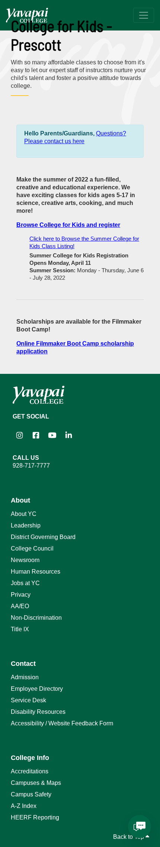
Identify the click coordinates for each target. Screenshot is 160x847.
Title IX (20, 629)
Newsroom (25, 560)
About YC (23, 514)
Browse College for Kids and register (68, 225)
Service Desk (28, 700)
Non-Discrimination (36, 618)
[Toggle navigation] (143, 15)
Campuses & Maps (36, 783)
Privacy (21, 594)
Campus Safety (31, 794)
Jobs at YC (25, 583)
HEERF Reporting (35, 817)
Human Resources (35, 571)
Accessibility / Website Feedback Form (62, 723)
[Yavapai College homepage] (27, 15)
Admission (25, 677)
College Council (32, 548)
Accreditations (29, 771)
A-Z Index (23, 806)
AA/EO (20, 606)
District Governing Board (43, 537)
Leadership (26, 525)
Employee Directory (37, 689)
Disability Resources (38, 712)
